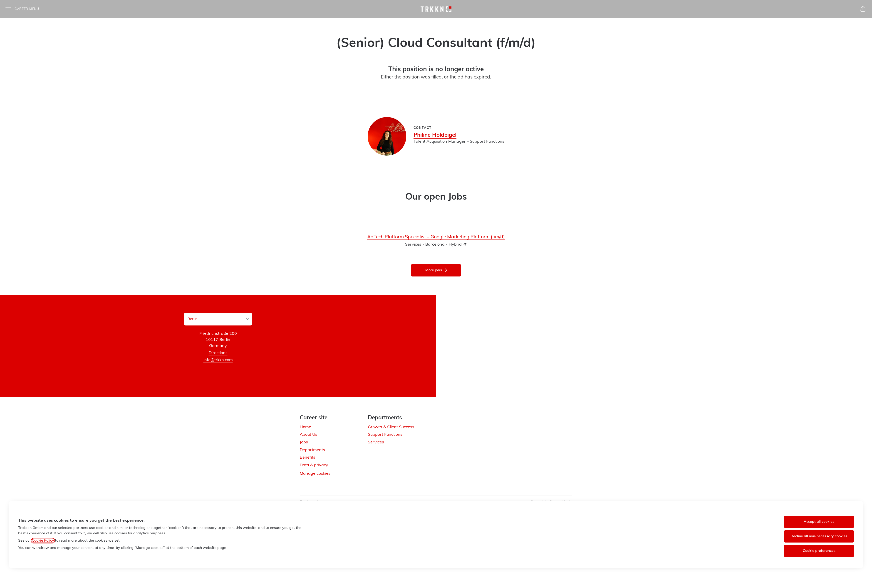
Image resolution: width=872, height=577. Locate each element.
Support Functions (385, 435)
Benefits (307, 458)
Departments (312, 450)
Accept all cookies (819, 522)
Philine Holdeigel (435, 135)
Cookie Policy (43, 541)
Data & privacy (314, 465)
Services (376, 442)
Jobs (304, 442)
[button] (863, 9)
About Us (308, 435)
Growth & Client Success (391, 427)
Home (305, 427)
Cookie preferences (819, 551)
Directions (218, 353)
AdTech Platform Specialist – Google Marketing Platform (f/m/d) (436, 237)
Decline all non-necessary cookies (818, 536)
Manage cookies (315, 474)
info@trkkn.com (218, 360)
